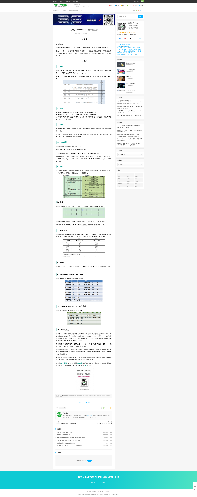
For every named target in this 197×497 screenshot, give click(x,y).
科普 (136, 183)
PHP (139, 47)
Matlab (121, 51)
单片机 (139, 49)
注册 (138, 1)
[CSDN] (135, 39)
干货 (123, 5)
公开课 (130, 54)
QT (118, 51)
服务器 (136, 181)
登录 (135, 1)
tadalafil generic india (122, 143)
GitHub (128, 173)
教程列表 (55, 1)
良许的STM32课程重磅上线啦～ (65, 432)
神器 (128, 183)
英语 (134, 54)
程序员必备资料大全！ (131, 76)
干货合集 (64, 10)
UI (136, 51)
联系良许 (93, 482)
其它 (137, 54)
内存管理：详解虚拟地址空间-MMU (66, 443)
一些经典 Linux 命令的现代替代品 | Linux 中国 (68, 440)
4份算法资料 (126, 46)
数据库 (129, 51)
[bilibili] (140, 39)
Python (126, 47)
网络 (119, 186)
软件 (124, 52)
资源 (136, 5)
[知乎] (120, 39)
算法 (125, 51)
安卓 (118, 49)
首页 (111, 5)
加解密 (136, 176)
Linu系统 (79, 363)
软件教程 (128, 52)
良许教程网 (64, 363)
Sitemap (117, 494)
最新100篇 (75, 1)
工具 (129, 5)
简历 (118, 54)
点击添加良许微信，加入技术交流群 (126, 32)
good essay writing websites (124, 134)
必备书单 (119, 46)
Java (122, 47)
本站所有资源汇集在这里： (124, 44)
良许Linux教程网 (56, 10)
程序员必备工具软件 (131, 63)
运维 (136, 186)
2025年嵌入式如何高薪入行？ (64, 435)
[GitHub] (130, 39)
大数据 (130, 49)
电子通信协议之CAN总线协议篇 (104, 423)
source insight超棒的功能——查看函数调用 (65, 423)
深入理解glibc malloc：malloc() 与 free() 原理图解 (69, 445)
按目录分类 (68, 1)
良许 (79, 33)
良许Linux (89, 415)
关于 (141, 5)
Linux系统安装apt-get (131, 90)
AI (127, 49)
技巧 (64, 407)
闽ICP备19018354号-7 (109, 494)
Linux (118, 47)
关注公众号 (103, 482)
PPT (132, 52)
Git (118, 173)
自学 (128, 186)
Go (136, 47)
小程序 (135, 49)
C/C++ (130, 47)
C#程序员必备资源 (130, 83)
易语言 (133, 51)
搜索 (140, 16)
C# (134, 47)
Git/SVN (119, 52)
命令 (60, 407)
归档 (136, 178)
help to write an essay (122, 139)
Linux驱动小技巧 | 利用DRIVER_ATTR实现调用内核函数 (71, 437)
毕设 (122, 54)
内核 (128, 176)
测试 (139, 51)
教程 (117, 5)
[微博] (125, 39)
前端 (125, 49)
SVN (136, 173)
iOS (122, 49)
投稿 (142, 1)
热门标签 (61, 1)
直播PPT (120, 183)
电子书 (125, 54)
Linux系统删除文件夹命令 (132, 70)
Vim (119, 176)
